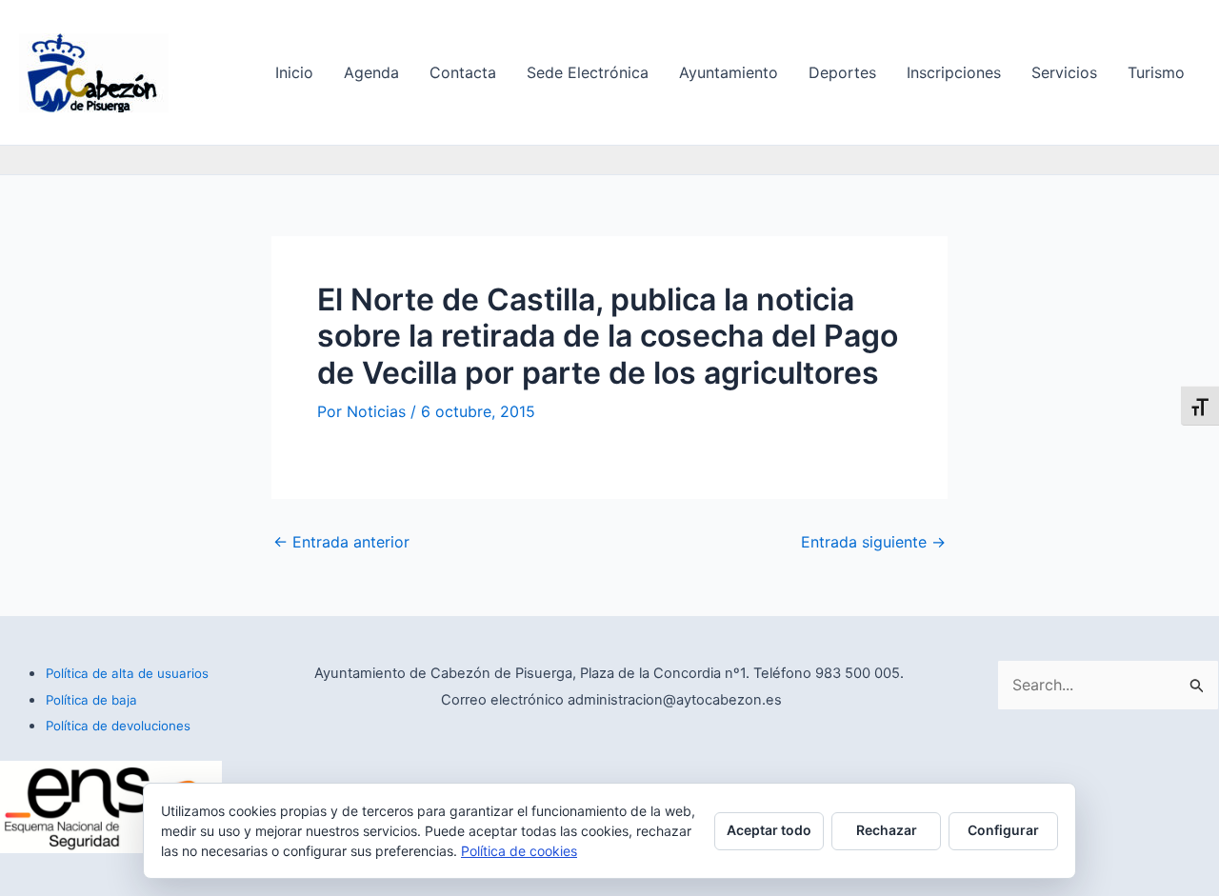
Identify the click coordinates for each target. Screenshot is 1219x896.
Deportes (842, 72)
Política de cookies (519, 851)
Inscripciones (954, 72)
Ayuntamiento (728, 72)
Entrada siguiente (873, 541)
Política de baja (91, 699)
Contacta (463, 72)
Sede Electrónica (588, 72)
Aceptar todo (769, 830)
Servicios (1064, 72)
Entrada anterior (341, 541)
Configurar (1003, 830)
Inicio (294, 72)
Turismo (1156, 72)
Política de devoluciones (118, 725)
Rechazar (886, 830)
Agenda (371, 72)
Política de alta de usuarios (127, 673)
